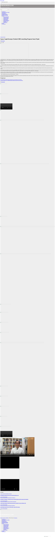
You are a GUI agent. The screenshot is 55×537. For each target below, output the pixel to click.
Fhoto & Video (5, 22)
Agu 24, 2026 (2, 504)
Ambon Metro (2, 501)
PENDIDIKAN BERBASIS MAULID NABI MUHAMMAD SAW (9, 495)
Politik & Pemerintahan (5, 15)
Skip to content (2, 0)
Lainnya (3, 523)
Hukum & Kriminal (6, 18)
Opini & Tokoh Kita (6, 16)
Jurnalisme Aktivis (6, 526)
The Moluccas (4, 11)
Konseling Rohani (6, 528)
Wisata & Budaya (6, 19)
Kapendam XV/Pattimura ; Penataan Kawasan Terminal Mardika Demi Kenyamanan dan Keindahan (14, 499)
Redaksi (3, 23)
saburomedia (5, 504)
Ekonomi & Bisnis (2, 505)
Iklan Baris (5, 21)
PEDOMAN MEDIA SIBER (5, 12)
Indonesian (46, 536)
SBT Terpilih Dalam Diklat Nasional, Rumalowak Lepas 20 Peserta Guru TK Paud (11, 79)
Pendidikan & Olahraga (5, 14)
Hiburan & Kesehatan (6, 20)
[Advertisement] (27, 30)
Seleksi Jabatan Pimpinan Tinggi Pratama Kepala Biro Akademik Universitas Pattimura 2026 (13, 503)
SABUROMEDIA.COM (7, 5)
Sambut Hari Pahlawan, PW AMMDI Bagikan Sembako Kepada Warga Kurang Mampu (11, 80)
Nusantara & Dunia (6, 17)
